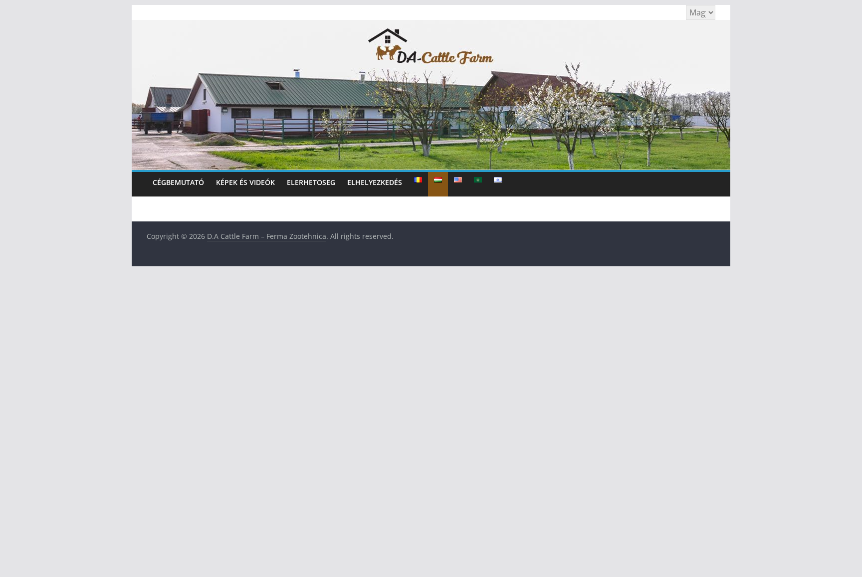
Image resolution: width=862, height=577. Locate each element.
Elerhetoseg (311, 182)
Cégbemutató (178, 182)
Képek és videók (245, 182)
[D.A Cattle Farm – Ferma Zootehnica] (431, 25)
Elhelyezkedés (374, 182)
